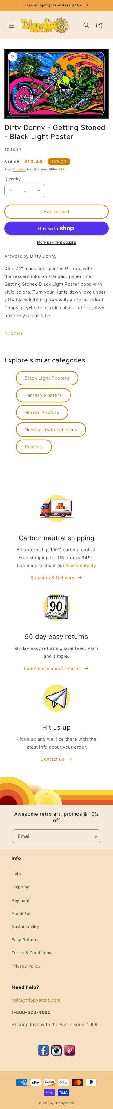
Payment (21, 900)
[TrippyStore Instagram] (56, 1054)
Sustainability (81, 565)
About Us (21, 913)
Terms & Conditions (31, 952)
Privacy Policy (26, 966)
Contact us (52, 759)
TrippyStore (64, 1103)
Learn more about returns (52, 668)
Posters (34, 446)
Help (16, 873)
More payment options (56, 242)
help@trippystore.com (36, 1000)
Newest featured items (51, 429)
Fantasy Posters (43, 395)
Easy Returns (25, 939)
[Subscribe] (94, 836)
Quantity (12, 179)
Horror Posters (42, 412)
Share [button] (17, 332)
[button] (11, 25)
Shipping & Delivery (52, 577)
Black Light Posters (47, 378)
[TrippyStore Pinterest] (69, 1054)
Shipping (19, 169)
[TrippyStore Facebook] (43, 1054)
